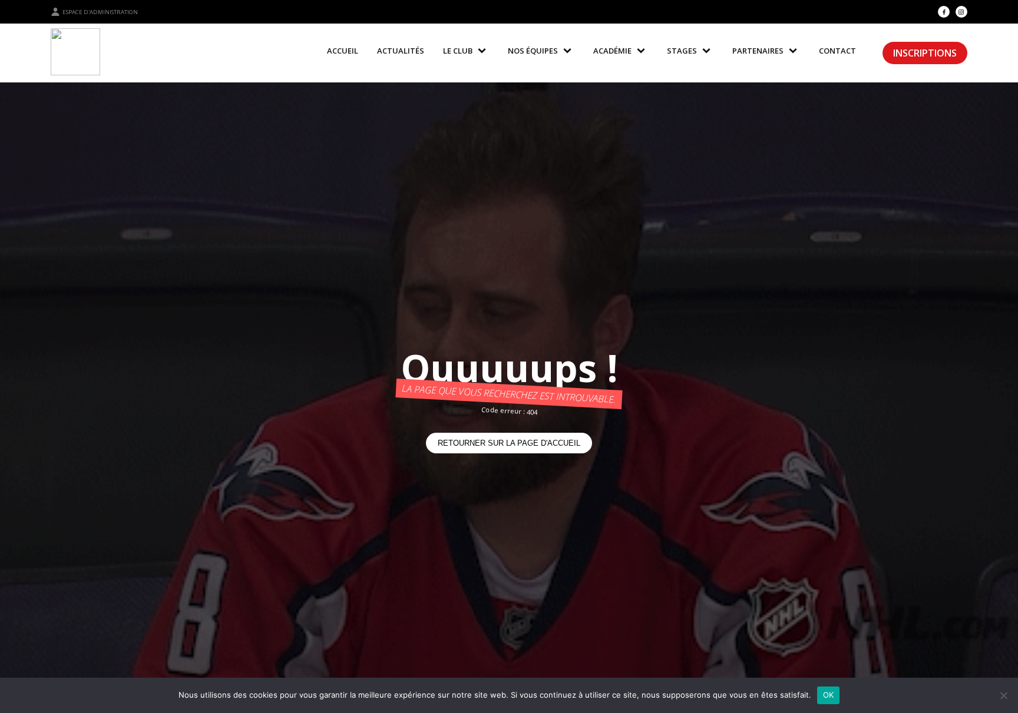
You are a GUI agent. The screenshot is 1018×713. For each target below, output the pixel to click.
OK (828, 694)
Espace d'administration (100, 12)
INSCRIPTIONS (925, 53)
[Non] (1003, 695)
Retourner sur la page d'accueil (509, 443)
